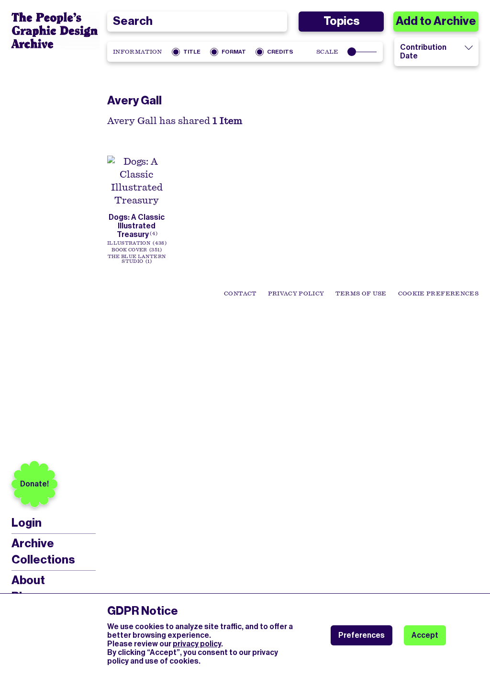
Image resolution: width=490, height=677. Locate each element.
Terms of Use (360, 293)
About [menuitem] (28, 580)
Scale (327, 52)
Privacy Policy (296, 293)
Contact (240, 293)
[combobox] (197, 21)
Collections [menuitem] (43, 559)
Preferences (361, 635)
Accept (425, 635)
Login (26, 523)
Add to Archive (436, 21)
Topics (341, 21)
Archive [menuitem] (32, 543)
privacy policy (197, 643)
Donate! (34, 483)
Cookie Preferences (438, 293)
